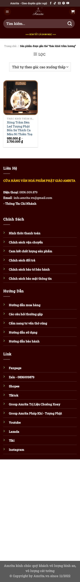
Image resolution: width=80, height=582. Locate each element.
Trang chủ (10, 46)
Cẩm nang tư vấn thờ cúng (28, 323)
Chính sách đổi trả (22, 260)
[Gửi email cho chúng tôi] (59, 3)
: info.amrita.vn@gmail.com (32, 198)
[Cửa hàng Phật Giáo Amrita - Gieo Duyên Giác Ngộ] (38, 12)
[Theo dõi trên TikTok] (55, 3)
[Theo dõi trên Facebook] (50, 3)
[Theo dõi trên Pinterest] (63, 3)
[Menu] (7, 11)
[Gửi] (69, 23)
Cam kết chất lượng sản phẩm (30, 251)
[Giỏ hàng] (72, 11)
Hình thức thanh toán (24, 233)
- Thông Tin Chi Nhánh (19, 204)
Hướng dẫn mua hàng (24, 305)
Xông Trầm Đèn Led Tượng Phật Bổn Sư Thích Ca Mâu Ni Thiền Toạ (19, 128)
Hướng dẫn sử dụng (23, 332)
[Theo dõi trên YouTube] (67, 3)
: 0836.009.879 (28, 192)
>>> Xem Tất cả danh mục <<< (41, 34)
